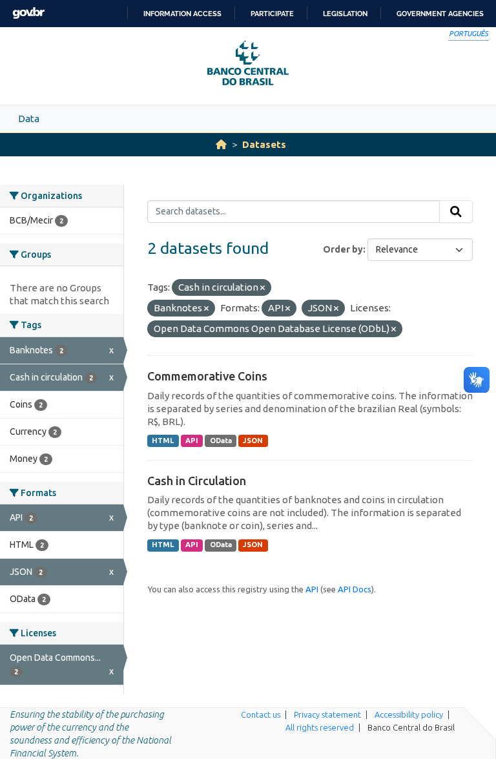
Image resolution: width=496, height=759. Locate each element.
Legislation (345, 13)
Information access (182, 13)
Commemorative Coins (207, 375)
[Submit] (456, 212)
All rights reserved (319, 727)
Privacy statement (327, 714)
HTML (163, 440)
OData (221, 440)
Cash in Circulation (196, 480)
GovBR (28, 13)
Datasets (264, 144)
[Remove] (262, 288)
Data (28, 118)
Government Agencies (440, 13)
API (191, 440)
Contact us (260, 714)
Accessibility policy (409, 714)
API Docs (354, 589)
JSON (253, 440)
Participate (272, 13)
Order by (343, 249)
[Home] (221, 144)
